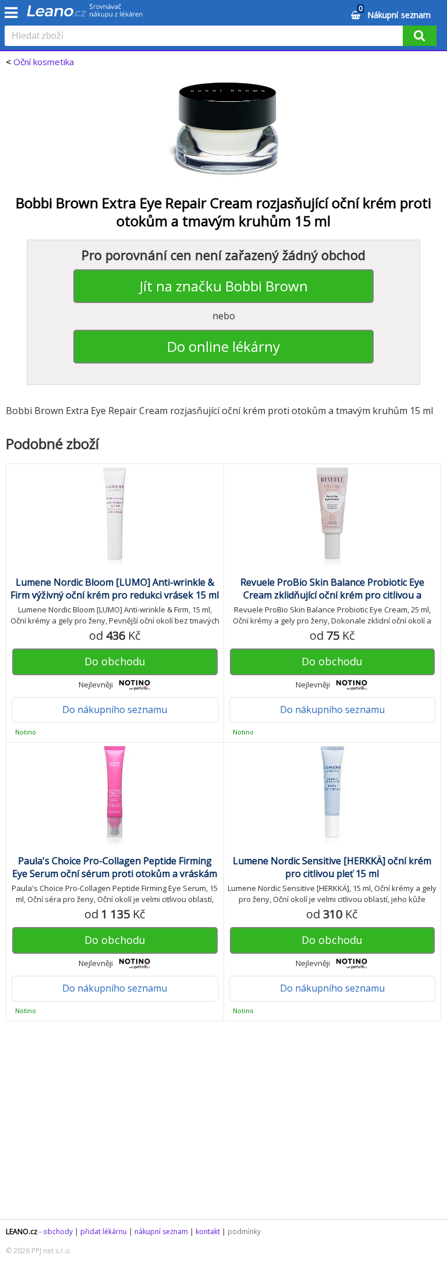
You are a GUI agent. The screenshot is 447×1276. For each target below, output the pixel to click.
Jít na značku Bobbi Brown (224, 285)
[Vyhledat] (420, 36)
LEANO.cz (21, 1231)
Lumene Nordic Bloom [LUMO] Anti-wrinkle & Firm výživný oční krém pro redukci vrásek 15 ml (114, 588)
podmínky (244, 1231)
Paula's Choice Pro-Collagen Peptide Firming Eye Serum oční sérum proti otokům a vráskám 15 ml (114, 873)
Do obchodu (115, 661)
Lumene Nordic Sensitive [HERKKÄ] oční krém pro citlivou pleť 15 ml (332, 867)
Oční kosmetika (43, 61)
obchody (58, 1231)
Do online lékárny (223, 346)
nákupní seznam (161, 1231)
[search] (206, 36)
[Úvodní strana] (85, 14)
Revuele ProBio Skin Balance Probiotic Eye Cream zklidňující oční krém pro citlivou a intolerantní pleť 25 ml (332, 595)
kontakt (208, 1231)
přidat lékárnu (103, 1231)
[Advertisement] (223, 1126)
